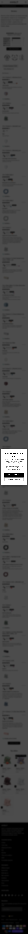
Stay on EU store (14, 479)
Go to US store (14, 474)
